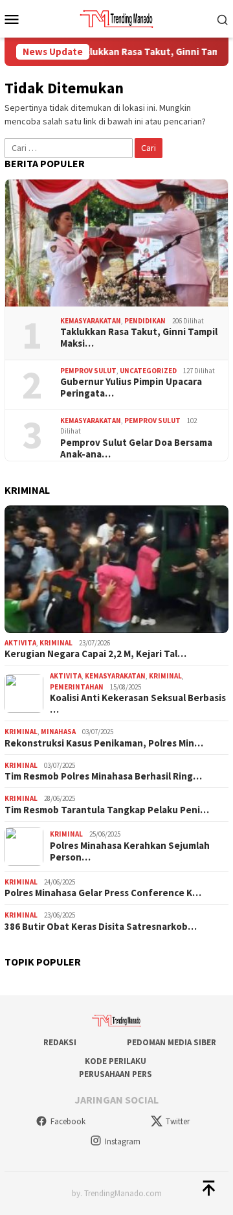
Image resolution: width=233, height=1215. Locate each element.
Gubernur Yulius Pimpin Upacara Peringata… (131, 387)
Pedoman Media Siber (171, 1042)
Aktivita (20, 642)
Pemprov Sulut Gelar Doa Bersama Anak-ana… (136, 448)
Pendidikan (145, 320)
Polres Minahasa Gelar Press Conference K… (103, 893)
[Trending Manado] (116, 17)
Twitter (178, 1121)
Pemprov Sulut (88, 370)
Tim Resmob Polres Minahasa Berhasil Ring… (103, 776)
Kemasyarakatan (90, 320)
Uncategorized (148, 370)
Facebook (67, 1121)
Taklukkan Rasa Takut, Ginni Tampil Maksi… (138, 337)
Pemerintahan (77, 686)
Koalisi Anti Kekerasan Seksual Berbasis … (138, 703)
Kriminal (55, 642)
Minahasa (58, 731)
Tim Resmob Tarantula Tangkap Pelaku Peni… (107, 810)
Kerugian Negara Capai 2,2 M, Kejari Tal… (95, 654)
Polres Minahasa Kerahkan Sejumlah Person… (130, 851)
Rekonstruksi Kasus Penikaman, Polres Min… (104, 743)
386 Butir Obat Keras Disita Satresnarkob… (101, 926)
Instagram (122, 1141)
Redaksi (59, 1042)
